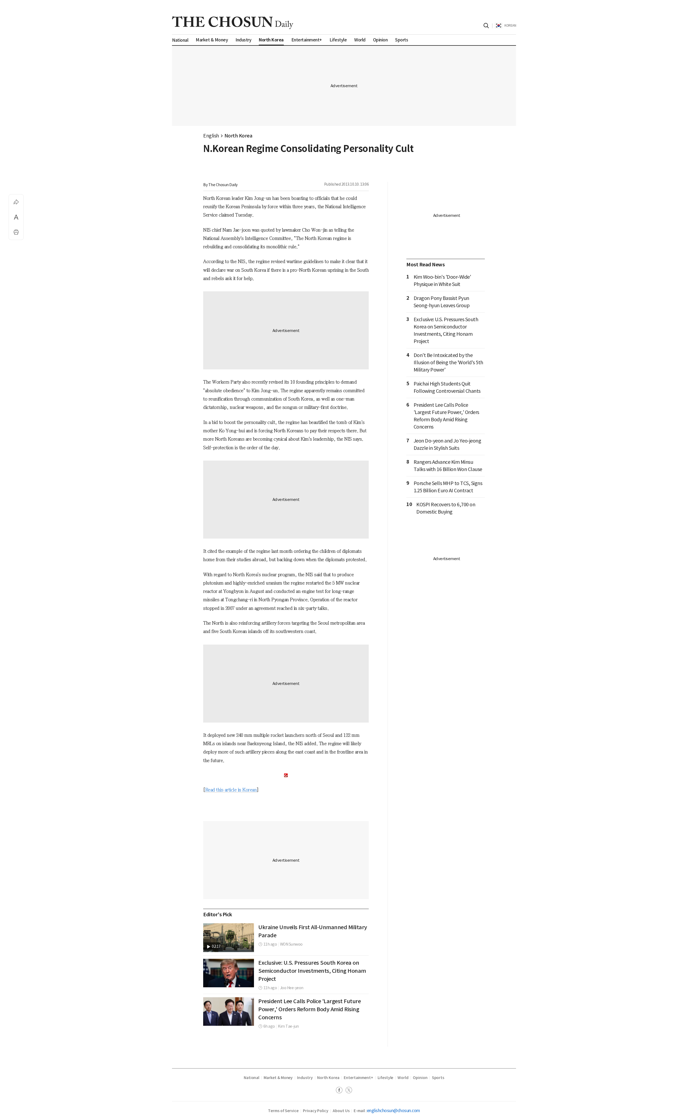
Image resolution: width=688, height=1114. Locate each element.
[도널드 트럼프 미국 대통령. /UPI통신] (228, 973)
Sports (438, 1077)
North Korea (238, 136)
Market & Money (278, 1077)
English (211, 136)
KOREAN (510, 25)
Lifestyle (385, 1077)
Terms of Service (283, 1110)
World (402, 1077)
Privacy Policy (315, 1110)
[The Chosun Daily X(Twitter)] (349, 1091)
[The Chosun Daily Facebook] (341, 1091)
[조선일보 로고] (232, 22)
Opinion (420, 1077)
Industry (305, 1077)
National (251, 1077)
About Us (341, 1110)
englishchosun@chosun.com (393, 1110)
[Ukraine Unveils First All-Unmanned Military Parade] (228, 937)
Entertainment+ (358, 1077)
